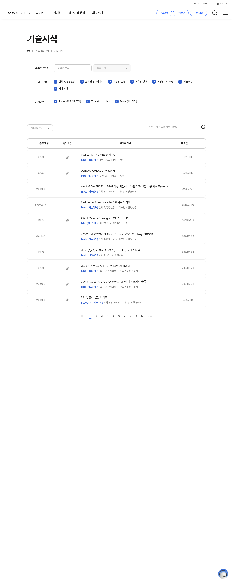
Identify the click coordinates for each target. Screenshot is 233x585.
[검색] (203, 127)
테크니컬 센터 (77, 13)
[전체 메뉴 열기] (225, 13)
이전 (84, 316)
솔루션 (40, 13)
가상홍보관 (198, 13)
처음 (82, 316)
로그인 (196, 3)
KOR (222, 3)
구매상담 (180, 13)
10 (142, 315)
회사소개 (97, 13)
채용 (205, 3)
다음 (148, 316)
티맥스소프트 (18, 12)
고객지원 (56, 13)
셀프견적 (164, 13)
